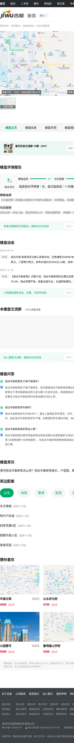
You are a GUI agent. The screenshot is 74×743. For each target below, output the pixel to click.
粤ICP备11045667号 (12, 727)
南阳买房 (65, 704)
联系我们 (34, 693)
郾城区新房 (34, 709)
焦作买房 (42, 704)
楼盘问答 (7, 374)
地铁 (24, 493)
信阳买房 (54, 704)
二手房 (24, 3)
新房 (12, 3)
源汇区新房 (21, 709)
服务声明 (61, 693)
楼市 (36, 3)
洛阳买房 (31, 704)
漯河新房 (15, 25)
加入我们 (48, 693)
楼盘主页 (11, 128)
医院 (58, 493)
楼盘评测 (50, 128)
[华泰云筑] (20, 566)
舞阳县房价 (61, 714)
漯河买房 (4, 25)
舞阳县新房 (61, 709)
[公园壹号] (20, 613)
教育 (41, 493)
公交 (7, 493)
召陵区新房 (48, 709)
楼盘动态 (7, 242)
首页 (2, 3)
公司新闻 (20, 693)
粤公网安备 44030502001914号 (44, 727)
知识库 (61, 3)
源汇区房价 (21, 714)
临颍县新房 (28, 25)
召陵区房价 (48, 714)
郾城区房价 (34, 714)
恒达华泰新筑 (43, 25)
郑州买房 (20, 704)
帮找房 (48, 3)
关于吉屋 (7, 693)
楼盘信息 (31, 128)
